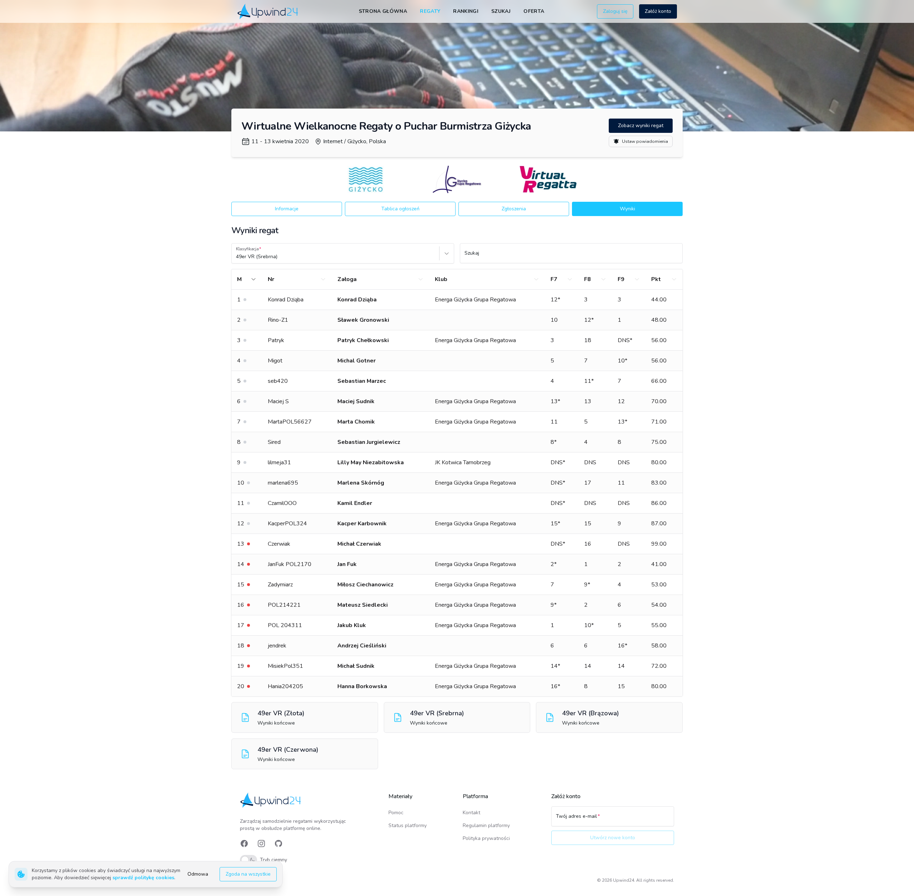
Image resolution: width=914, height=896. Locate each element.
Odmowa (197, 874)
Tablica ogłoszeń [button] (400, 208)
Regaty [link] (430, 11)
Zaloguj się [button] (615, 11)
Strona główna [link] (383, 11)
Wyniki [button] (627, 208)
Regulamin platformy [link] (486, 825)
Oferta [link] (533, 11)
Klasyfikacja (247, 249)
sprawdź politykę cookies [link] (143, 877)
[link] (268, 11)
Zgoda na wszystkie (248, 874)
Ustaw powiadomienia (645, 141)
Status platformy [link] (407, 825)
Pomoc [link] (395, 812)
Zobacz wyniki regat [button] (640, 125)
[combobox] (236, 256)
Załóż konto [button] (658, 11)
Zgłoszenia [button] (514, 208)
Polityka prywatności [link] (486, 838)
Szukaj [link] (501, 11)
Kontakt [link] (471, 812)
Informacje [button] (286, 208)
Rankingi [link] (465, 11)
